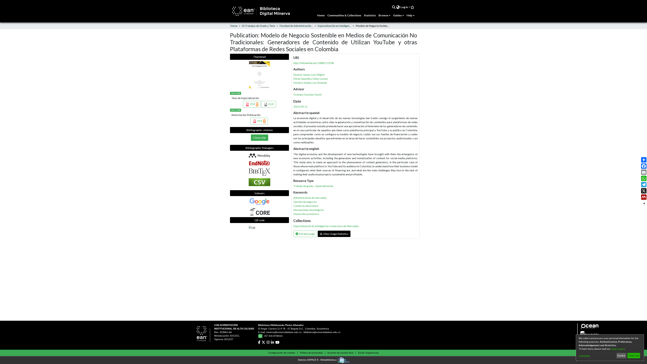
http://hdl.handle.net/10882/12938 (313, 63)
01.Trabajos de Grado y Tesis (258, 25)
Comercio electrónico (305, 205)
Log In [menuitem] (404, 7)
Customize (584, 355)
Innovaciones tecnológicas (308, 209)
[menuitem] (398, 7)
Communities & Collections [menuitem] (344, 15)
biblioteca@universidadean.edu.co (322, 332)
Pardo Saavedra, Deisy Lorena (310, 78)
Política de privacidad (311, 352)
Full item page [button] (306, 233)
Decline (621, 355)
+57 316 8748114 (273, 336)
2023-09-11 (300, 106)
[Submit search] (394, 7)
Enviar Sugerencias (368, 352)
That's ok (633, 355)
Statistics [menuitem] (370, 15)
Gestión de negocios (305, 201)
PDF (253, 104)
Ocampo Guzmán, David (307, 94)
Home (233, 25)
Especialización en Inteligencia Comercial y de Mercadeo (334, 25)
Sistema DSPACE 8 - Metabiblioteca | (318, 360)
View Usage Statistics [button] (335, 233)
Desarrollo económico (306, 213)
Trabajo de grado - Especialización (313, 185)
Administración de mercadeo (310, 197)
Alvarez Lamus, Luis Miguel (309, 74)
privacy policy (618, 348)
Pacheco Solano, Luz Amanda (310, 82)
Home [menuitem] (321, 15)
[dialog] (610, 348)
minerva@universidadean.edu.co (283, 332)
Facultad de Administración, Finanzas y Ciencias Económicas (296, 25)
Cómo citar (259, 137)
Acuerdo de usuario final (340, 352)
